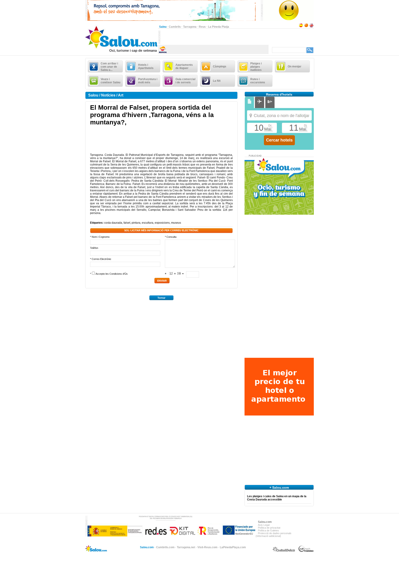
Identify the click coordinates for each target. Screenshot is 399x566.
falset (127, 222)
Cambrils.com (165, 547)
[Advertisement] (214, 37)
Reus (202, 26)
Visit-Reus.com (207, 547)
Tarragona (189, 26)
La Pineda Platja (218, 26)
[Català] (306, 26)
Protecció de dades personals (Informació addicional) (273, 534)
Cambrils (175, 26)
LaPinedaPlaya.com (233, 547)
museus (176, 222)
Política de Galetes (268, 530)
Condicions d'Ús (118, 273)
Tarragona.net (186, 547)
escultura (147, 222)
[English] (311, 26)
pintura (136, 222)
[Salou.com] (121, 47)
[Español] (301, 26)
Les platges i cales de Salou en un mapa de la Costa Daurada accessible (276, 498)
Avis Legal (263, 525)
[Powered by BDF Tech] (306, 551)
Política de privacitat (269, 527)
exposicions (162, 222)
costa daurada (113, 222)
